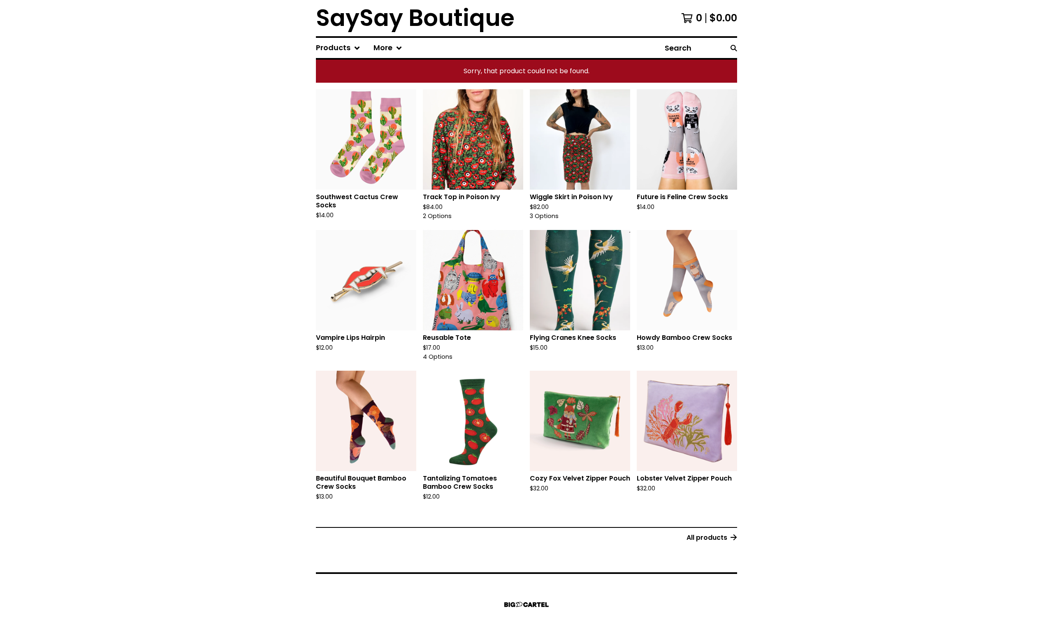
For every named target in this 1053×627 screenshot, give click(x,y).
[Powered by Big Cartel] (526, 605)
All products (707, 537)
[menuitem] (338, 48)
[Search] (733, 48)
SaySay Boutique (415, 18)
